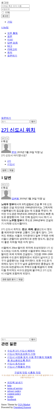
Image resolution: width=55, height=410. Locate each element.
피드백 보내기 (15, 382)
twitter (10, 396)
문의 (14, 152)
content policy (14, 394)
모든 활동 (12, 33)
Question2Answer (22, 407)
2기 (9, 161)
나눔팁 (5, 27)
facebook (11, 399)
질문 (9, 36)
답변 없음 (12, 43)
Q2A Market (24, 404)
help (9, 385)
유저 (9, 52)
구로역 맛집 (20, 372)
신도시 (11, 164)
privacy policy (14, 391)
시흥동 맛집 (34, 372)
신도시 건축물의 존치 (19, 367)
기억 (7, 12)
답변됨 (15, 198)
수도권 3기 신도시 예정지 (21, 351)
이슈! (10, 39)
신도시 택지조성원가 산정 (21, 354)
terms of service (14, 388)
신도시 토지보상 (16, 363)
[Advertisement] (27, 87)
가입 (9, 22)
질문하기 (12, 55)
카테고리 (12, 49)
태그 (9, 46)
